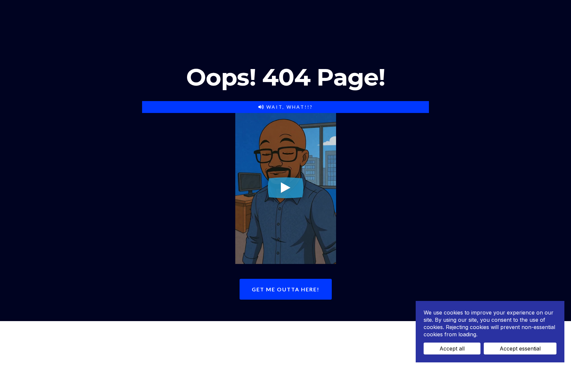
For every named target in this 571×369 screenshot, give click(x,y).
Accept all (452, 348)
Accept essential (520, 348)
